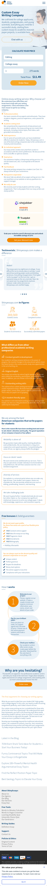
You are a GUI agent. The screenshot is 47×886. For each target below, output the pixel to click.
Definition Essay (8, 826)
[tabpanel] (23, 273)
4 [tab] (26, 294)
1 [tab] (20, 294)
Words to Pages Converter (12, 812)
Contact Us (6, 834)
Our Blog (5, 798)
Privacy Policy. (7, 876)
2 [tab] (22, 294)
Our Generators (8, 819)
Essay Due (6, 802)
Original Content (8, 841)
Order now (23, 684)
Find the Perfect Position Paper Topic (19, 772)
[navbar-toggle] (43, 3)
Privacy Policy (7, 844)
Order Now (23, 82)
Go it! (24, 882)
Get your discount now (23, 240)
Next (45, 274)
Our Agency (6, 796)
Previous (1, 274)
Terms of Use (7, 846)
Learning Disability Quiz (11, 814)
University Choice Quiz (10, 817)
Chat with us (17, 39)
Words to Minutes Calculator (13, 810)
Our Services (7, 800)
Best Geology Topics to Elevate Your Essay (22, 779)
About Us (5, 793)
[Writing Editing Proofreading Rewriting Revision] (23, 57)
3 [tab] (24, 294)
